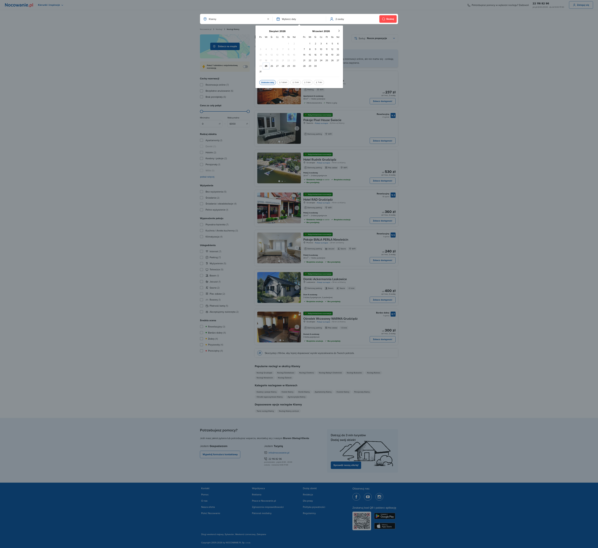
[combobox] (236, 19)
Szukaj (390, 19)
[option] (288, 43)
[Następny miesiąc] (338, 30)
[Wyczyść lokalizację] (268, 19)
